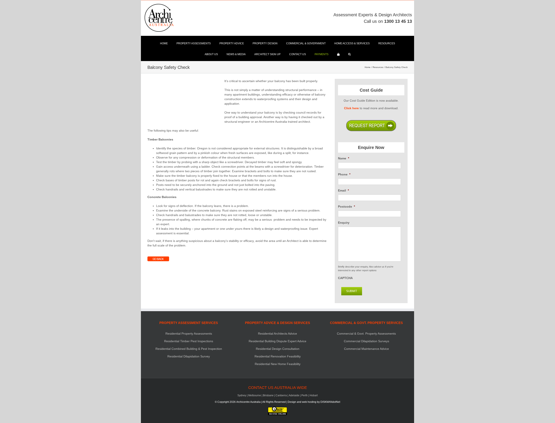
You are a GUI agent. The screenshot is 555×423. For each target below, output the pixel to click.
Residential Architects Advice (277, 333)
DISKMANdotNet (330, 401)
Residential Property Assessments (188, 333)
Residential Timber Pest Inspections (188, 341)
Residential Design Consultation (277, 348)
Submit (351, 291)
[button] (349, 54)
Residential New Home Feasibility (277, 364)
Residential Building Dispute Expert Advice (277, 341)
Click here (351, 108)
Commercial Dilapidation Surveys (366, 341)
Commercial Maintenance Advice (366, 348)
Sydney (241, 395)
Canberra (281, 395)
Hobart (314, 395)
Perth (304, 395)
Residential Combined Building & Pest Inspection (188, 348)
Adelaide (294, 395)
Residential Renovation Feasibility (278, 356)
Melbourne (254, 395)
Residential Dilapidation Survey (188, 356)
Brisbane (268, 395)
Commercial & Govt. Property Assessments (366, 333)
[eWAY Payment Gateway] (277, 408)
